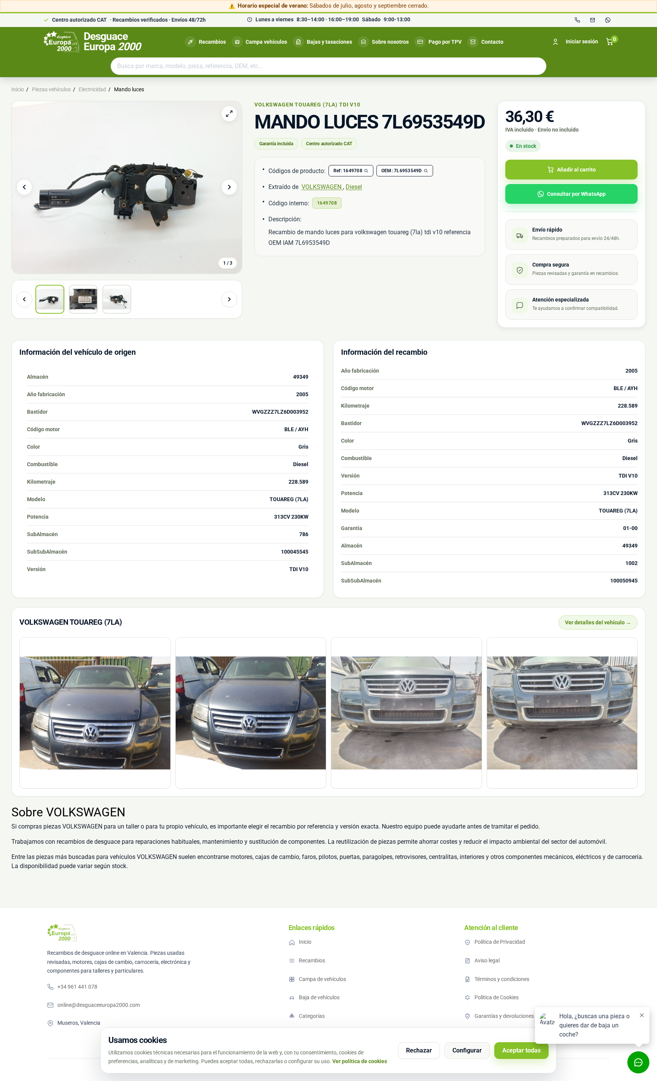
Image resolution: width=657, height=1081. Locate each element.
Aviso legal (487, 960)
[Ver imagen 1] (49, 299)
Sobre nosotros (390, 42)
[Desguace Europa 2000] (62, 933)
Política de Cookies (496, 997)
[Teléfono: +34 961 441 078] (577, 20)
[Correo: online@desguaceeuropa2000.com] (592, 20)
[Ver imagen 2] (83, 299)
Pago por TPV (445, 42)
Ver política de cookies (359, 1061)
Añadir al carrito (576, 170)
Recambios (212, 42)
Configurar (467, 1050)
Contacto (492, 42)
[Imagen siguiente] (229, 187)
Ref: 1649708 (347, 170)
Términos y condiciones (501, 979)
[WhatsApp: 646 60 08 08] (607, 20)
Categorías (312, 1016)
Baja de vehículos (319, 997)
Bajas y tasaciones (329, 42)
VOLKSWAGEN (322, 186)
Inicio (305, 942)
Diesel (354, 186)
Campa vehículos (266, 42)
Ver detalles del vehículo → (598, 622)
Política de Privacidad (499, 942)
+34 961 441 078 (77, 987)
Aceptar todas (521, 1050)
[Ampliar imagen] (229, 114)
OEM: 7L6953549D (401, 170)
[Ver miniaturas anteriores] (24, 299)
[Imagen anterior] (24, 187)
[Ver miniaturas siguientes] (229, 299)
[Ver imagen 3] (116, 299)
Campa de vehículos (322, 979)
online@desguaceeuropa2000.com (98, 1005)
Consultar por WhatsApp (576, 194)
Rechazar (419, 1050)
